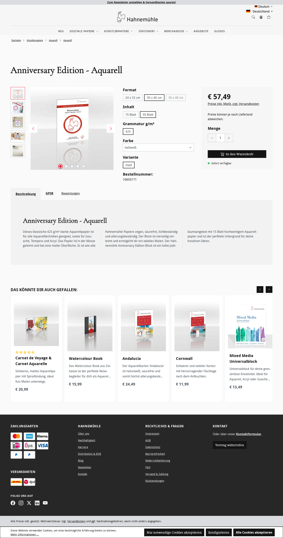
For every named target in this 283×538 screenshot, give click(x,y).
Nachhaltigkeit (86, 440)
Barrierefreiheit (155, 454)
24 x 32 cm (132, 98)
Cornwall (184, 358)
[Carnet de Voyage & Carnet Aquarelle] (36, 323)
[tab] (26, 194)
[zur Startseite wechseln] (137, 17)
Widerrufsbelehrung (157, 460)
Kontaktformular (248, 434)
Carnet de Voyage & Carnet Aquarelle (33, 360)
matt (129, 165)
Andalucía (131, 358)
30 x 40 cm (154, 98)
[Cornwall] (196, 326)
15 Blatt (130, 114)
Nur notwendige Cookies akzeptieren (174, 532)
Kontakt (82, 474)
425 (128, 131)
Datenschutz (152, 447)
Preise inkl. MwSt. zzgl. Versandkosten (233, 104)
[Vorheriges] (32, 128)
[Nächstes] (109, 128)
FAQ (147, 467)
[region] (63, 128)
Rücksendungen (154, 481)
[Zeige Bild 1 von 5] (60, 166)
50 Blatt (148, 114)
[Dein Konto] (261, 16)
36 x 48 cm (177, 98)
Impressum (152, 433)
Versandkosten (76, 521)
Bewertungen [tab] (70, 193)
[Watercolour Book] (89, 326)
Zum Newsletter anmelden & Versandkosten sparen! (141, 2)
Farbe (128, 140)
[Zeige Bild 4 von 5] (77, 166)
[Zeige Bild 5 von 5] (83, 166)
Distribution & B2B (89, 454)
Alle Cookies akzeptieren (254, 532)
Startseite (16, 40)
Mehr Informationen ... (25, 534)
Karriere (83, 447)
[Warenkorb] (268, 16)
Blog (80, 460)
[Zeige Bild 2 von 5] (66, 166)
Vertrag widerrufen (229, 445)
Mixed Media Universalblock (243, 358)
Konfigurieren (218, 532)
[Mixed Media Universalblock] (250, 324)
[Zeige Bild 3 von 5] (72, 166)
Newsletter (84, 467)
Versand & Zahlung (156, 474)
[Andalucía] (143, 326)
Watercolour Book (86, 358)
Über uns (83, 433)
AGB (148, 440)
